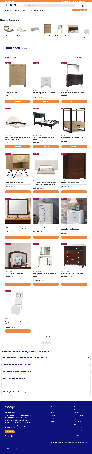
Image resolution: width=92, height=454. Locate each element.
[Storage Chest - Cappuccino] (74, 166)
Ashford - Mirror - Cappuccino (14, 273)
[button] (86, 5)
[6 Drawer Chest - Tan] (18, 75)
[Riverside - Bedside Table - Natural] (74, 121)
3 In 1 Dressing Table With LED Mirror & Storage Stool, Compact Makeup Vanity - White (17, 321)
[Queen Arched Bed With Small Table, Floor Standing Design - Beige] (18, 121)
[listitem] (8, 30)
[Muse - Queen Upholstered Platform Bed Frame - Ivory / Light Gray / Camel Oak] (46, 166)
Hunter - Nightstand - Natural (14, 183)
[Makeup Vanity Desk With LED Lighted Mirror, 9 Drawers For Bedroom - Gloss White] (46, 256)
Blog (75, 424)
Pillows (17, 10)
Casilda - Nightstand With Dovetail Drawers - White (44, 93)
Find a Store (77, 421)
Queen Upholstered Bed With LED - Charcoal (43, 138)
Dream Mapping (65, 1)
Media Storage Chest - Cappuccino (72, 273)
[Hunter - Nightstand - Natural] (18, 166)
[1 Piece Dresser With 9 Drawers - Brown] (74, 75)
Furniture (33, 10)
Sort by (7, 57)
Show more (46, 343)
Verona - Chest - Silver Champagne (44, 228)
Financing (76, 436)
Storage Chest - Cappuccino (70, 183)
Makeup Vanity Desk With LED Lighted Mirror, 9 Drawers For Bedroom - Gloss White (44, 274)
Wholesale (77, 433)
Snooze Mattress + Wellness (14, 448)
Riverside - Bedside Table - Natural (72, 137)
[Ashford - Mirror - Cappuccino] (18, 256)
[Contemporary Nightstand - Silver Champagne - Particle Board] (74, 211)
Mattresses (8, 10)
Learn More (10, 431)
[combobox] (49, 5)
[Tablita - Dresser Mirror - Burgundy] (18, 211)
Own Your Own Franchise (78, 1)
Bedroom (11, 13)
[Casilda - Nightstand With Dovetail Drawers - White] (46, 75)
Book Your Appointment (80, 430)
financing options (19, 388)
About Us (76, 410)
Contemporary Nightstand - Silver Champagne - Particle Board (71, 228)
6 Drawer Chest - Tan (11, 92)
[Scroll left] (1, 28)
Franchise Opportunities (80, 427)
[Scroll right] (90, 28)
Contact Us (77, 412)
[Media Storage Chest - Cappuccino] (74, 256)
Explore (39, 10)
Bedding (24, 10)
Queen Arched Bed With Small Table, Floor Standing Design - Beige (17, 138)
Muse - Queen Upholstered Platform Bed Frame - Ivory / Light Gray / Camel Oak (45, 183)
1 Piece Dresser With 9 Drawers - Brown (72, 92)
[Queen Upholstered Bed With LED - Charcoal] (46, 121)
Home (6, 13)
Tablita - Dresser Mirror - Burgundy (15, 228)
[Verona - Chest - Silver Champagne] (46, 211)
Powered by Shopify (24, 448)
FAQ (75, 418)
